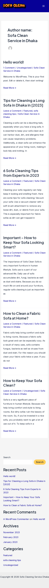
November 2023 (11, 532)
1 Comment (9, 67)
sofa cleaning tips (12, 560)
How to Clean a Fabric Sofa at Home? (22, 315)
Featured (28, 110)
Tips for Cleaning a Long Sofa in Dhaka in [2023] (24, 102)
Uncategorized (24, 67)
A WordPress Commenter (16, 519)
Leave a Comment (12, 110)
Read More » (9, 88)
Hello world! (13, 62)
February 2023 (10, 537)
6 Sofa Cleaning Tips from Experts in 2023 (21, 173)
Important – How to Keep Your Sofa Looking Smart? (23, 242)
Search (6, 457)
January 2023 (10, 542)
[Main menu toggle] (43, 6)
